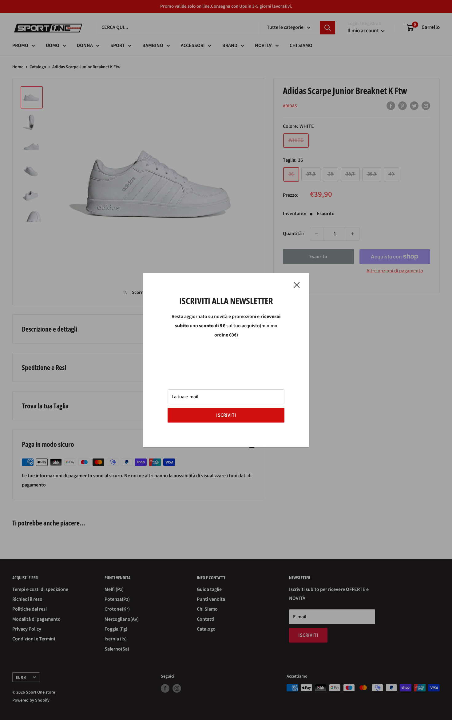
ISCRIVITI (226, 415)
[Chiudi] (297, 284)
